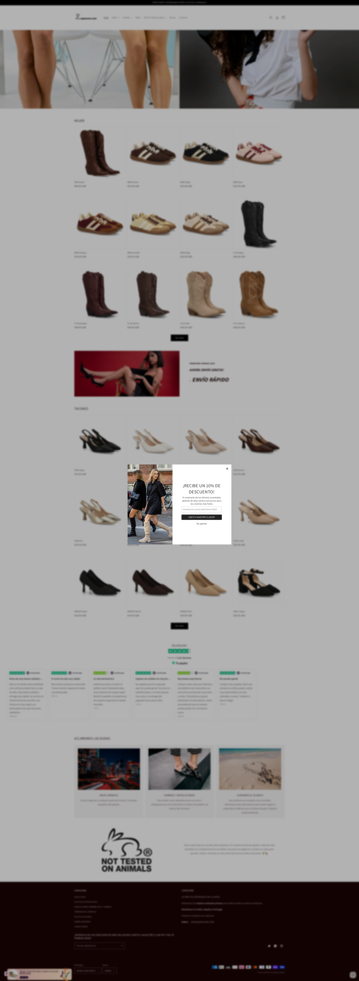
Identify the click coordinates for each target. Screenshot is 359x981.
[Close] (227, 455)
